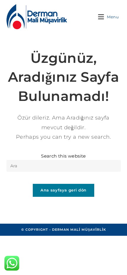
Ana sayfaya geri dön (63, 190)
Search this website (63, 156)
